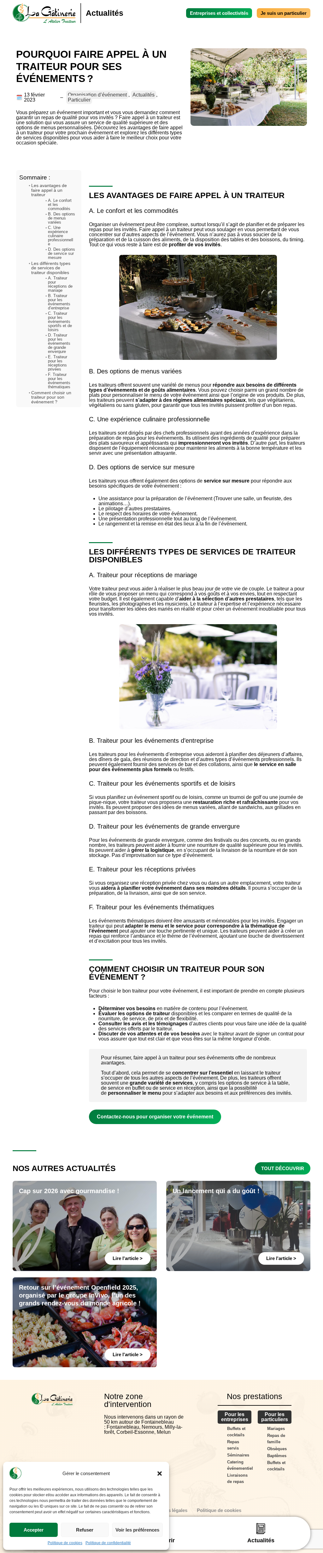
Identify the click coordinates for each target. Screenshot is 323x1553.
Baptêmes (276, 1455)
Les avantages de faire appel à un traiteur (49, 190)
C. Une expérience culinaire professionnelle (60, 236)
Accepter (34, 1529)
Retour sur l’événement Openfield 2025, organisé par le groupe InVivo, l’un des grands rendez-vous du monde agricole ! (80, 1295)
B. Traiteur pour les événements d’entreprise (59, 302)
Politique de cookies (65, 1543)
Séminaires (238, 1455)
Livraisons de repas (237, 1478)
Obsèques (277, 1448)
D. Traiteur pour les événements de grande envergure (59, 343)
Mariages (276, 1428)
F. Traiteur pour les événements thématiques (59, 380)
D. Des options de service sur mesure (61, 253)
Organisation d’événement (97, 94)
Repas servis (233, 1444)
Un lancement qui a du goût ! (216, 1190)
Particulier (79, 100)
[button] (159, 1473)
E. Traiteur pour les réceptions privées (57, 363)
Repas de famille (276, 1438)
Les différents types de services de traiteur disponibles (50, 268)
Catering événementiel (239, 1465)
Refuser (84, 1529)
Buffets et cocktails (236, 1431)
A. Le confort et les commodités (60, 204)
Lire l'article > (128, 1258)
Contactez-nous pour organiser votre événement (155, 1116)
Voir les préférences (137, 1529)
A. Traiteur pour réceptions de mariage (60, 284)
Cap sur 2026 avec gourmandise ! (69, 1190)
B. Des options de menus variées (61, 218)
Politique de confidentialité (108, 1543)
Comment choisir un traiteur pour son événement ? (51, 397)
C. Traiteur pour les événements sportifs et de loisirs (60, 321)
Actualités (143, 94)
